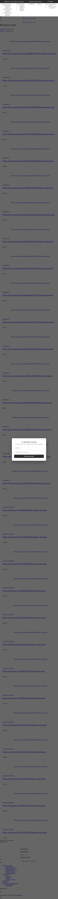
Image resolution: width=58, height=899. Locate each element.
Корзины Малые (7, 5)
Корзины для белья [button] (6, 4)
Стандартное (22, 6)
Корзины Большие (7, 9)
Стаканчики (52, 7)
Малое (21, 5)
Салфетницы (32, 4)
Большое (22, 7)
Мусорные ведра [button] (20, 4)
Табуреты (39, 4)
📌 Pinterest (50, 1)
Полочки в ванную (52, 6)
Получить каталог (29, 456)
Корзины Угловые (8, 13)
